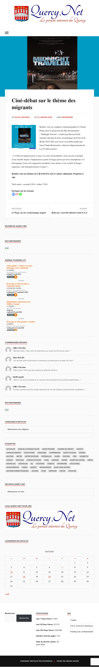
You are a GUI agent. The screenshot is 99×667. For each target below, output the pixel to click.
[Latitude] (8, 248)
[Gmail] (16, 194)
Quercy (34, 467)
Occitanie (40, 463)
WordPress (47, 661)
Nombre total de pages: (46, 636)
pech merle (75, 463)
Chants (80, 449)
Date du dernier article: (46, 642)
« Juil (7, 594)
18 (24, 577)
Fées (75, 456)
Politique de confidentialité (81, 632)
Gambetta (84, 456)
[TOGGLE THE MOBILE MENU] (7, 32)
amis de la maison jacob (28, 449)
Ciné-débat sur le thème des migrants (43, 103)
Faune (57, 456)
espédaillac (47, 456)
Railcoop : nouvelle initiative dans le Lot (69, 212)
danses (82, 452)
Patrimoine (62, 463)
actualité (11, 449)
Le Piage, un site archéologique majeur (29, 212)
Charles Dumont (14, 452)
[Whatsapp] (20, 194)
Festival (66, 456)
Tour (43, 471)
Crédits (73, 620)
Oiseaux (51, 463)
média (90, 460)
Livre (46, 460)
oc (32, 463)
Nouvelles (11, 463)
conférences (55, 452)
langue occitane (34, 460)
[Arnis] (6, 410)
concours (42, 452)
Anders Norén (72, 661)
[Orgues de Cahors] (6, 248)
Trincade (53, 471)
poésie (24, 467)
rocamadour (45, 467)
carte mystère (48, 449)
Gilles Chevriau (22, 117)
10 (11, 572)
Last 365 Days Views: (45, 630)
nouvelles (23, 463)
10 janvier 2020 (44, 117)
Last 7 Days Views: (44, 619)
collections (29, 452)
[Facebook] (13, 194)
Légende (55, 460)
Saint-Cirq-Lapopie (62, 467)
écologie (72, 471)
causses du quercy (66, 449)
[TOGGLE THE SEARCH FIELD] (92, 32)
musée (64, 460)
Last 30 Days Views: (45, 624)
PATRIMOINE (67, 117)
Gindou (10, 460)
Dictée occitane (31, 456)
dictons (10, 456)
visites (62, 471)
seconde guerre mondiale (18, 471)
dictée (19, 456)
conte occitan (70, 452)
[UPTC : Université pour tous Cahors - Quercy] (8, 410)
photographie (13, 467)
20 (49, 577)
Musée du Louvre (77, 460)
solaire (35, 471)
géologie (20, 460)
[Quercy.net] (49, 21)
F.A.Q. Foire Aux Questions (81, 626)
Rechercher (10, 613)
